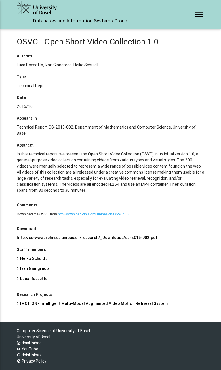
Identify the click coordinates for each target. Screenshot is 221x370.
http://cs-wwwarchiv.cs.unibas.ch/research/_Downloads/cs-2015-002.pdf (87, 237)
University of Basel (33, 336)
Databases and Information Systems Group (80, 21)
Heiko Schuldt (33, 258)
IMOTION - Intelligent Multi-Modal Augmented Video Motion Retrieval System (94, 303)
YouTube (29, 349)
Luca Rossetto (34, 278)
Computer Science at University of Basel (53, 330)
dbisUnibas (31, 342)
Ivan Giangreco (34, 268)
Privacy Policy (33, 361)
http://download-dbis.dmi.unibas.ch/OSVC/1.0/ (93, 214)
